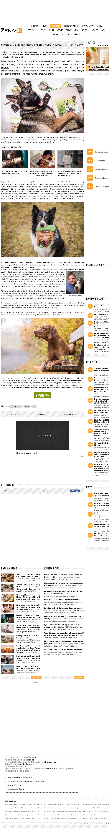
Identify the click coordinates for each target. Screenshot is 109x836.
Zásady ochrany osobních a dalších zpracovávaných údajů (25, 781)
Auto (76, 30)
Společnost (32, 30)
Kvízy (103, 30)
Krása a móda (87, 26)
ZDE (34, 757)
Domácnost (55, 26)
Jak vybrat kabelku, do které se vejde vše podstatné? (22, 811)
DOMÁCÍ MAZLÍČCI (15, 406)
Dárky (45, 26)
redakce (31, 759)
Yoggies (5, 67)
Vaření (51, 30)
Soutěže (85, 30)
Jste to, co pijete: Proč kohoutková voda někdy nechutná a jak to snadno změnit (63, 818)
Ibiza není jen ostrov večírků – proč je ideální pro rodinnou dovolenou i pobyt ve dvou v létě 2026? (24, 808)
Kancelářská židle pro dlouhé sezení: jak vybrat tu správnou (63, 815)
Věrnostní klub (74, 34)
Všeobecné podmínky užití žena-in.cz (19, 777)
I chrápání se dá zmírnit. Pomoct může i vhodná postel (61, 804)
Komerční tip (71, 414)
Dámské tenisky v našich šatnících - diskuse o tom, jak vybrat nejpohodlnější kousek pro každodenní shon (63, 808)
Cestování (35, 26)
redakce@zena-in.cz (50, 762)
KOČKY (27, 406)
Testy (43, 30)
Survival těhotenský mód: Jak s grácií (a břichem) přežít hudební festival (24, 804)
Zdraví (68, 30)
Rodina (99, 26)
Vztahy (60, 30)
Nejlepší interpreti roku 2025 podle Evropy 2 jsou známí (23, 818)
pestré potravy (56, 380)
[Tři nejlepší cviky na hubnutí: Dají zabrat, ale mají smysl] (15, 159)
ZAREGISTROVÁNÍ (32, 491)
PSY (34, 406)
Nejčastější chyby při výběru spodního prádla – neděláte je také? (63, 811)
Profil (55, 34)
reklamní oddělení (52, 768)
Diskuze (95, 30)
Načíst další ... (36, 677)
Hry (63, 34)
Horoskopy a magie (71, 26)
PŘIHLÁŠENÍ (43, 491)
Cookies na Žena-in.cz (14, 785)
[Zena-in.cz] (12, 30)
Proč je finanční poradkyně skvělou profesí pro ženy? (22, 815)
